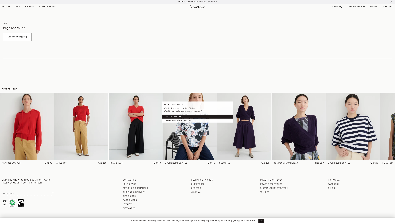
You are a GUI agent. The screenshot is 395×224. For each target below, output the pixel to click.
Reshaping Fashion (202, 180)
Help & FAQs (129, 184)
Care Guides (130, 200)
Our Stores (198, 184)
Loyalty (127, 204)
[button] (337, 7)
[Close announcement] (391, 2)
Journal (196, 192)
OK (261, 221)
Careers (196, 188)
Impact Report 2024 (271, 180)
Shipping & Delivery (134, 192)
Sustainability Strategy (274, 188)
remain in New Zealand (179, 121)
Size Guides (129, 196)
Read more (249, 221)
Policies (264, 192)
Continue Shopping (17, 37)
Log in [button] (373, 7)
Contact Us (129, 180)
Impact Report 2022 (271, 184)
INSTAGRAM (334, 180)
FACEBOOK (333, 184)
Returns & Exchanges (135, 188)
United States (173, 117)
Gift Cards (129, 208)
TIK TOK (332, 188)
